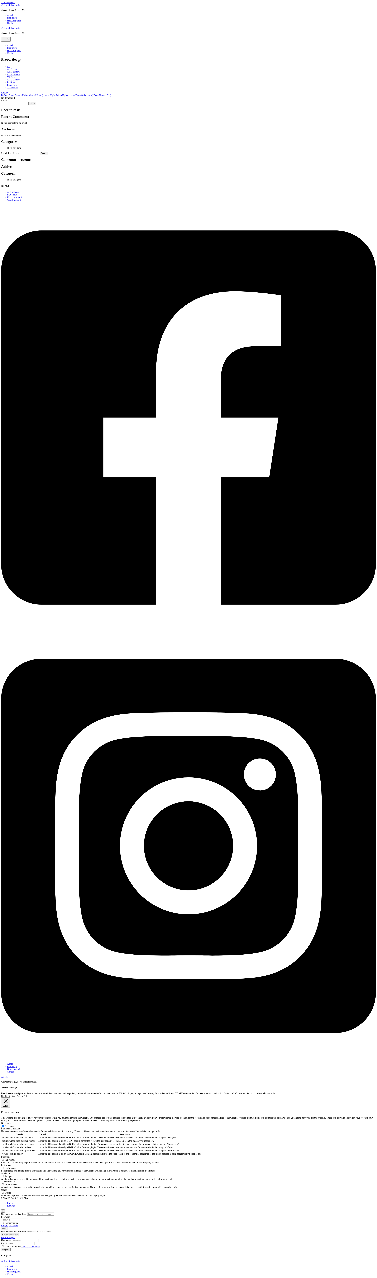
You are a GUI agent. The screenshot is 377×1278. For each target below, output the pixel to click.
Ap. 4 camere (13, 74)
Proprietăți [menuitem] (12, 1269)
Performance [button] (7, 1165)
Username (6, 1240)
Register (11, 1205)
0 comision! (12, 87)
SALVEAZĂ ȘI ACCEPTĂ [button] (14, 1198)
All (8, 66)
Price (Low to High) (46, 95)
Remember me (11, 1223)
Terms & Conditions (30, 1246)
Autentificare (13, 192)
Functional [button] (6, 1157)
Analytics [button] (5, 1173)
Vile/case (11, 77)
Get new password (10, 1235)
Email (4, 1243)
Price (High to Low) (65, 95)
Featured (19, 95)
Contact (10, 23)
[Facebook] (188, 630)
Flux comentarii (14, 197)
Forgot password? (9, 1225)
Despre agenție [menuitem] (14, 1271)
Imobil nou (12, 85)
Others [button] (4, 1190)
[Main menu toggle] (6, 39)
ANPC (4, 1076)
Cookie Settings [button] (8, 1096)
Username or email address (13, 1214)
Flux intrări (12, 194)
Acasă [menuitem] (10, 1266)
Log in (10, 1203)
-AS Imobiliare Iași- (10, 5)
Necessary (9, 1126)
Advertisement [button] (8, 1181)
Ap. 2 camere (13, 79)
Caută (4, 100)
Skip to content (8, 2)
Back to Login (8, 1237)
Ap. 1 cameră (13, 71)
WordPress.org (14, 200)
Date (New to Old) (102, 95)
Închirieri (11, 82)
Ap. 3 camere (13, 69)
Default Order (7, 95)
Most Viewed (29, 95)
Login (4, 1228)
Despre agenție (14, 20)
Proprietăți (12, 17)
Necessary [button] (6, 1123)
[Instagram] (188, 1059)
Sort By (4, 92)
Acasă (10, 15)
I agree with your (22, 1246)
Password (5, 1217)
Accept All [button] (22, 1096)
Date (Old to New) (84, 95)
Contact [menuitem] (10, 1274)
